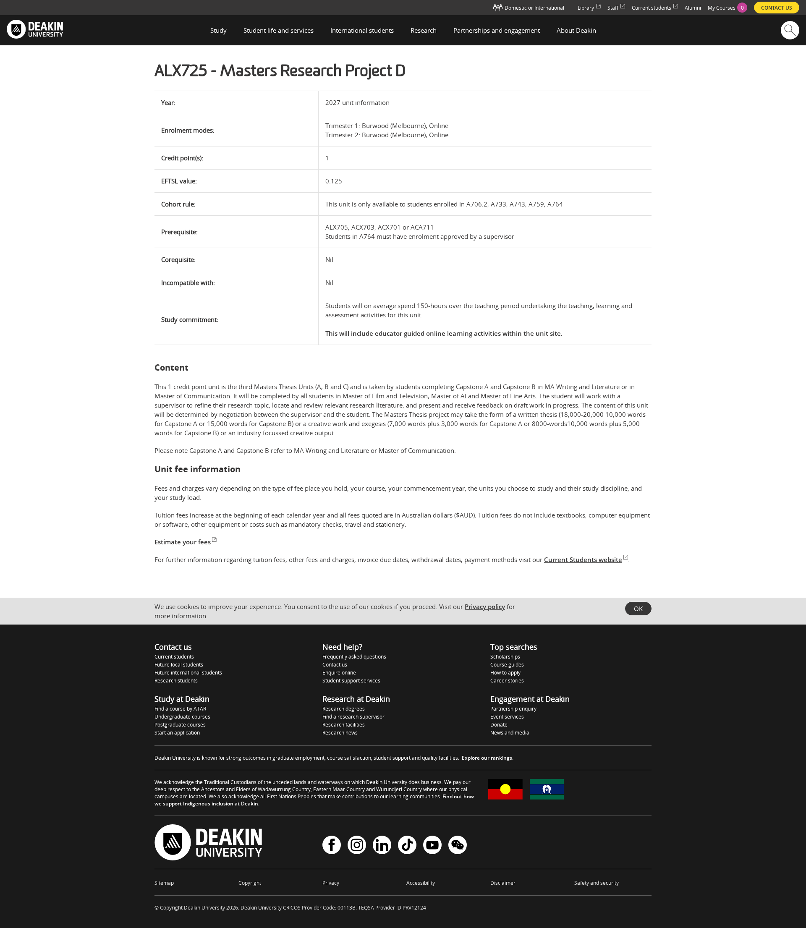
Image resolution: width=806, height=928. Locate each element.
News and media (509, 732)
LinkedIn (382, 846)
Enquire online (339, 672)
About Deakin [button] (576, 30)
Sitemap (164, 882)
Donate (499, 724)
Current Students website (583, 559)
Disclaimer (503, 882)
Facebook (331, 846)
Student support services (351, 680)
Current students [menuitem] (651, 7)
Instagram (357, 846)
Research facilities (343, 724)
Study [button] (218, 30)
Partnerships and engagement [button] (496, 30)
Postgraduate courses (180, 724)
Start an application (177, 732)
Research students (176, 680)
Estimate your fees (182, 542)
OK (638, 608)
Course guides (507, 664)
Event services (507, 716)
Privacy (330, 882)
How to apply (505, 672)
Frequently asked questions (354, 656)
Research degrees (343, 708)
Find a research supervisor (353, 716)
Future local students (178, 664)
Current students (174, 656)
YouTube (432, 846)
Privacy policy (485, 606)
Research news (340, 732)
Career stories (507, 680)
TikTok (407, 846)
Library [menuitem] (586, 7)
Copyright (249, 882)
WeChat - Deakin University (457, 846)
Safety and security (596, 882)
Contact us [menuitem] (776, 7)
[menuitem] (727, 8)
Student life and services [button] (278, 30)
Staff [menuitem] (612, 7)
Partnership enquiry (513, 708)
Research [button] (424, 30)
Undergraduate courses (182, 716)
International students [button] (362, 30)
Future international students (188, 672)
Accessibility (420, 882)
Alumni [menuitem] (693, 7)
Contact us (334, 664)
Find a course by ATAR (180, 708)
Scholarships (505, 656)
